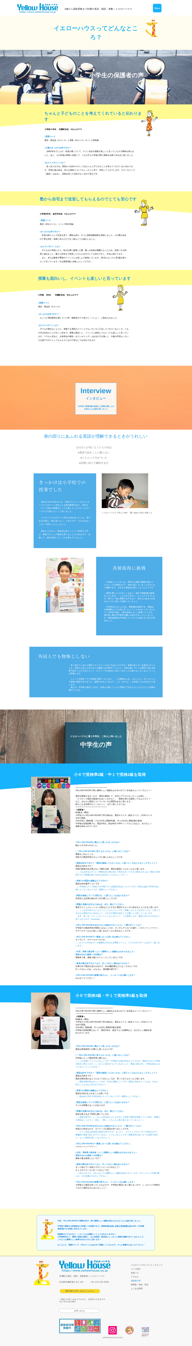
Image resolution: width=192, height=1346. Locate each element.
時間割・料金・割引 (140, 1284)
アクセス (135, 1277)
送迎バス (135, 1273)
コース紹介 (136, 1269)
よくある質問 (137, 1288)
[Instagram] (112, 1330)
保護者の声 (136, 1281)
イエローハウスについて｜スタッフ (146, 1265)
